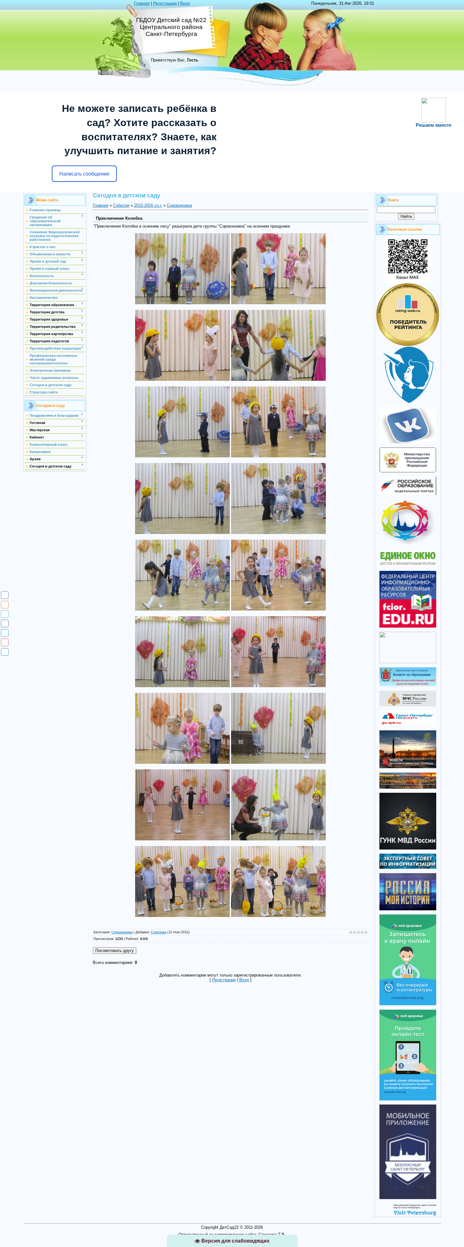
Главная (142, 3)
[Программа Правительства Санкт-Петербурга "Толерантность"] (407, 545)
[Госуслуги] (407, 724)
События (121, 205)
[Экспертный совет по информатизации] (407, 867)
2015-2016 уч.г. (148, 205)
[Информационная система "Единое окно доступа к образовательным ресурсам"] (407, 565)
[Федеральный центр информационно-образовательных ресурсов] (407, 626)
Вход (185, 3)
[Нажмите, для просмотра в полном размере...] (182, 302)
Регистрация (165, 3)
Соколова (158, 932)
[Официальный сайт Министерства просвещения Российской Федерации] (407, 471)
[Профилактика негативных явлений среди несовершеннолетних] (407, 684)
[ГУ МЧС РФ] (407, 705)
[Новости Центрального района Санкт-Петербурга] (407, 766)
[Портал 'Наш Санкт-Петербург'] (407, 661)
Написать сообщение (84, 174)
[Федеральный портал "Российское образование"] (407, 493)
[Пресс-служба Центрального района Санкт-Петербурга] (407, 787)
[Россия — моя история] (407, 909)
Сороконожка (179, 205)
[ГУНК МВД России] (407, 848)
